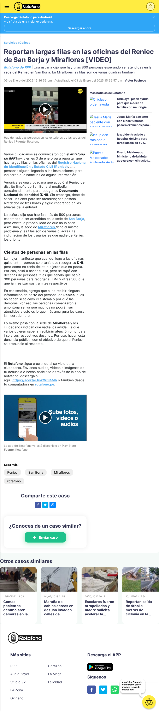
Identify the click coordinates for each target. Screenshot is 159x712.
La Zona (16, 690)
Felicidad (55, 682)
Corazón (54, 666)
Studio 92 (18, 682)
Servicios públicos (17, 42)
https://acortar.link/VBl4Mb (34, 380)
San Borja (76, 219)
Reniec (12, 472)
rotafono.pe (44, 384)
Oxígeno (16, 698)
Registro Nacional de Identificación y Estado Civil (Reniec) (45, 164)
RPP (13, 666)
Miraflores (47, 227)
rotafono (14, 481)
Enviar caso (48, 537)
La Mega (54, 674)
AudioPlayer (19, 674)
